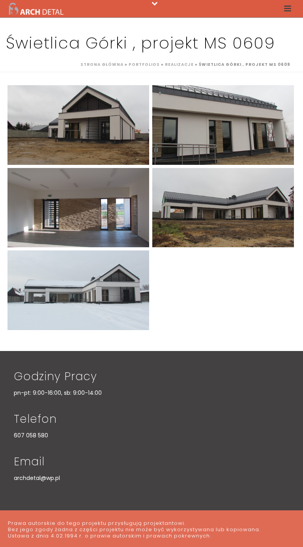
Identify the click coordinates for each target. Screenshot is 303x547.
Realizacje (179, 64)
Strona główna (101, 64)
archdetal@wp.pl (37, 478)
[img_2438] (223, 208)
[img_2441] (78, 125)
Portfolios (144, 64)
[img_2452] (223, 125)
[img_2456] (78, 290)
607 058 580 (31, 435)
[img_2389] (78, 208)
